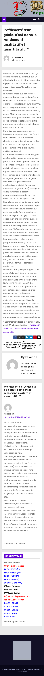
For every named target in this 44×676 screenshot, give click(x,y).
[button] (39, 19)
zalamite (19, 58)
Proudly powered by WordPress (14, 669)
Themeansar (22, 672)
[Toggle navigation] (34, 19)
